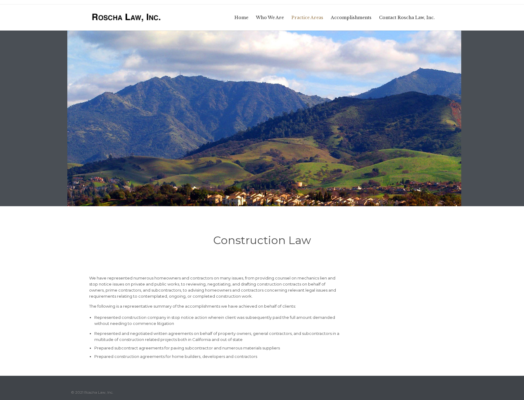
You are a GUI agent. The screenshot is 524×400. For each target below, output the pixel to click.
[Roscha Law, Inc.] (126, 17)
